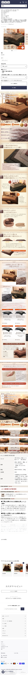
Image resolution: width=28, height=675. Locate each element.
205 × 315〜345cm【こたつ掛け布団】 (10, 10)
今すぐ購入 (14, 87)
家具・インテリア (6, 17)
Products (5, 12)
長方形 (10, 9)
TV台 (4, 13)
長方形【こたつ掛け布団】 (8, 18)
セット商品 (5, 16)
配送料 (5, 80)
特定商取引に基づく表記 (4, 646)
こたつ (5, 14)
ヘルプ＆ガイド (3, 645)
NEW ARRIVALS (6, 11)
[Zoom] (22, 47)
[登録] (22, 608)
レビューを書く (14, 591)
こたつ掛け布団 (6, 15)
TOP (2, 9)
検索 (1, 649)
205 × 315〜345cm (15, 9)
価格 (2, 52)
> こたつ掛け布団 (6, 9)
